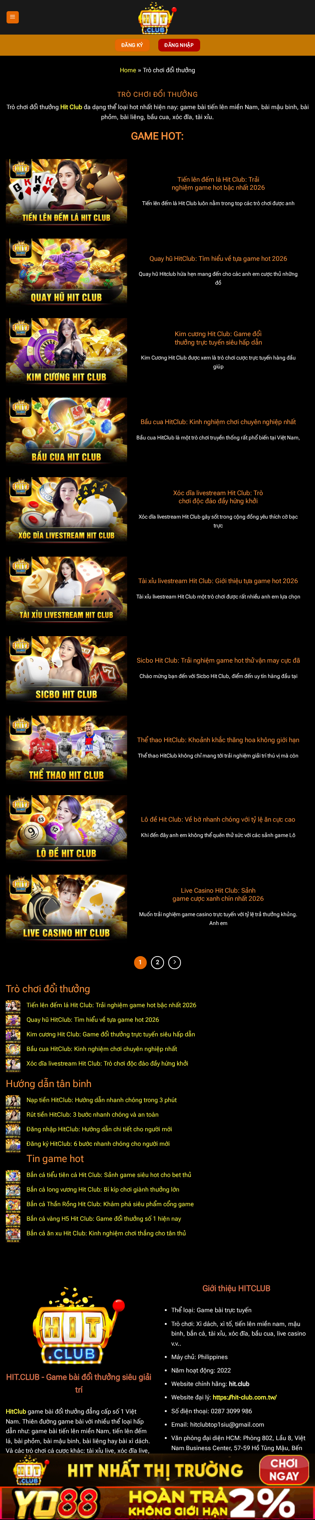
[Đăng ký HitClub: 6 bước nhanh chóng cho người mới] (13, 1146)
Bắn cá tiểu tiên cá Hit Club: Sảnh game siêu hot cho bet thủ (109, 1175)
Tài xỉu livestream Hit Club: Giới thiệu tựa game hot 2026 (218, 581)
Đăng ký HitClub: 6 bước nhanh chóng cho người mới (98, 1143)
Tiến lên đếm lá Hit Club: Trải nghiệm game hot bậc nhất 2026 (218, 184)
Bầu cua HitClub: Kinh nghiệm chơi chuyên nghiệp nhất (218, 422)
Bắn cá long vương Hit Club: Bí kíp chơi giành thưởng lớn (103, 1189)
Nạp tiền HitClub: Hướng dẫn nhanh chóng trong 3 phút (102, 1100)
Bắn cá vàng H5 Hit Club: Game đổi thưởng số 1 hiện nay (104, 1218)
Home (128, 70)
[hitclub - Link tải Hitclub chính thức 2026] (157, 17)
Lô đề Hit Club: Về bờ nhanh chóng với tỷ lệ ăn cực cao (218, 819)
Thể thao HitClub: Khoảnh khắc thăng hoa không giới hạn (218, 740)
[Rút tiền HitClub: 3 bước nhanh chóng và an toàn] (13, 1117)
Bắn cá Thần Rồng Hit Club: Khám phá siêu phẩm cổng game (110, 1204)
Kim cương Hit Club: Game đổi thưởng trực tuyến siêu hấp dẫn (218, 338)
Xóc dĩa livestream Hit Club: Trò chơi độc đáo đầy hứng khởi (218, 497)
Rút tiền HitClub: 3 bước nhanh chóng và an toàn (93, 1114)
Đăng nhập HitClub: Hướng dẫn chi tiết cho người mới (99, 1129)
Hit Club (71, 107)
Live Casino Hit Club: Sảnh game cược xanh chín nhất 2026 (218, 895)
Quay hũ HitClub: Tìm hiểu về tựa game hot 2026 (218, 258)
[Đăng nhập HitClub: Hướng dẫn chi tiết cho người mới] (13, 1131)
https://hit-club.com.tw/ (245, 1397)
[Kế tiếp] (174, 962)
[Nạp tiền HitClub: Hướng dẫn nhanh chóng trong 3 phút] (13, 1102)
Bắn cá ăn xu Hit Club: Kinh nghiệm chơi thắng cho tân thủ (106, 1233)
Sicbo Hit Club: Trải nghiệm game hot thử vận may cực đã (218, 660)
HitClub (16, 1411)
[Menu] (13, 17)
